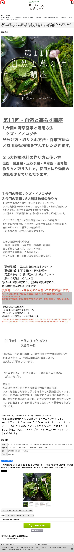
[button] (2, 2)
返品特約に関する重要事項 (11, 519)
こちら (38, 549)
